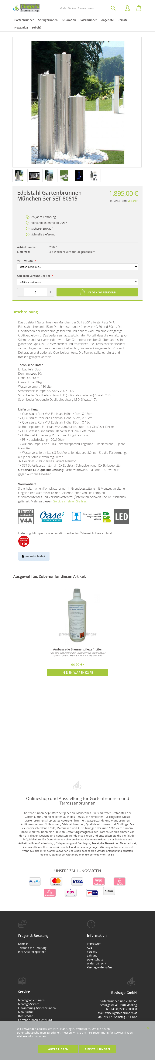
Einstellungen (97, 1049)
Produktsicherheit (35, 556)
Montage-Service (28, 1004)
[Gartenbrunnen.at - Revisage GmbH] (26, 8)
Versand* (133, 200)
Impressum (94, 943)
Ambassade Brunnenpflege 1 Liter (77, 649)
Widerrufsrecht (96, 963)
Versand (92, 951)
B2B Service (25, 1016)
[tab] (43, 937)
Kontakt (23, 944)
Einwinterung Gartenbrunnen (37, 1008)
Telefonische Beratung (32, 948)
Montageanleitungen (31, 1000)
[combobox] (88, 8)
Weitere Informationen (31, 1036)
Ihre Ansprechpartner (32, 952)
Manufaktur (25, 1012)
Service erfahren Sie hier (69, 501)
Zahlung (92, 955)
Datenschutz (95, 959)
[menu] (77, 23)
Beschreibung (25, 311)
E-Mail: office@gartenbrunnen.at (116, 1013)
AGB (89, 947)
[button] (19, 175)
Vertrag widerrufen (99, 967)
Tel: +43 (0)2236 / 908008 (121, 1009)
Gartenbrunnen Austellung (35, 1020)
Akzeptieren (58, 1049)
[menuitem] (24, 20)
